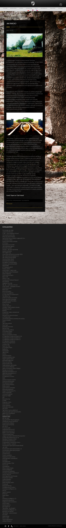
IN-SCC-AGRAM (7, 333)
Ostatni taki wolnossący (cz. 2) (10, 437)
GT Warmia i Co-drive (8, 376)
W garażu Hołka (6, 402)
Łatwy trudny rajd (7, 363)
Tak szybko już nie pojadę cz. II (10, 256)
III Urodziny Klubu (7, 347)
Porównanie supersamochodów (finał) (12, 445)
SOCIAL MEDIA (23, 526)
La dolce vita (5, 344)
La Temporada (6, 317)
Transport (52, 8)
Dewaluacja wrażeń (7, 383)
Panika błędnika (6, 479)
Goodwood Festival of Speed (10, 280)
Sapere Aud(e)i (6, 492)
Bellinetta (5, 349)
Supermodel (5, 516)
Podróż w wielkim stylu (8, 357)
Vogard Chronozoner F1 (9, 391)
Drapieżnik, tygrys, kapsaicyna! (10, 312)
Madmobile (5, 350)
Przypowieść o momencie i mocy (11, 442)
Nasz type (5, 325)
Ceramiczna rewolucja (8, 471)
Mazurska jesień (6, 355)
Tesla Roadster (25, 200)
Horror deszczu (6, 305)
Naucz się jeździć (7, 392)
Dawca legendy (6, 273)
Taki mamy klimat (7, 323)
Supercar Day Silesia (8, 330)
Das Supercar (6, 506)
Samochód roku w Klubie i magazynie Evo (13, 238)
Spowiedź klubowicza (8, 500)
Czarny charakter (7, 455)
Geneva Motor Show (8, 259)
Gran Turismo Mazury (8, 384)
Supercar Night (6, 395)
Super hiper (5, 495)
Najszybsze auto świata (8, 456)
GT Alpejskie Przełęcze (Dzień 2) (11, 338)
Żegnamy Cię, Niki (7, 283)
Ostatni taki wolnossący (8, 440)
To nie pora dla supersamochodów (11, 411)
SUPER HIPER (6, 302)
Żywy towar (5, 304)
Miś (3, 397)
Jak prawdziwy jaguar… (8, 246)
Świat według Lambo (8, 482)
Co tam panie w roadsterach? (10, 294)
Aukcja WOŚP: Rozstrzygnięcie (10, 420)
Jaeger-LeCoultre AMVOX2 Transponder (13, 436)
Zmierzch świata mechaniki (9, 297)
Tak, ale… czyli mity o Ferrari (9, 285)
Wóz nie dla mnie (7, 375)
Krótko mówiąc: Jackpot (9, 444)
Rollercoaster (6, 386)
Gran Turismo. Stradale (8, 387)
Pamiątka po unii (6, 309)
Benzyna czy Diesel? (8, 511)
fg (12, 526)
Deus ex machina (7, 362)
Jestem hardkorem (7, 232)
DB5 (3, 378)
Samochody (13, 8)
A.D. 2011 (5, 426)
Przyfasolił (5, 484)
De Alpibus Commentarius (9, 262)
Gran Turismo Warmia (8, 366)
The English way (6, 252)
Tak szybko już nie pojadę (9, 257)
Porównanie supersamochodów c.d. (12, 448)
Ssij (3, 497)
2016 (3, 321)
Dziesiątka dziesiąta (7, 407)
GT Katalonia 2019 (7, 267)
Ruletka (4, 310)
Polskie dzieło (6, 268)
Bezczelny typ (6, 399)
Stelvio (4, 354)
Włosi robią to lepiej (7, 468)
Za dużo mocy (6, 453)
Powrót (10, 203)
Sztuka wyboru (6, 505)
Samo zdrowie (6, 452)
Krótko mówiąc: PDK (8, 463)
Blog (36, 8)
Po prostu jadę (6, 428)
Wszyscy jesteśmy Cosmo (9, 334)
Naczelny (5, 514)
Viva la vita (5, 464)
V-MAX (4, 400)
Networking (44, 8)
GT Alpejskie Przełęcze (8, 341)
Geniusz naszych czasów (9, 379)
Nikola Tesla (9, 200)
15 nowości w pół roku (8, 235)
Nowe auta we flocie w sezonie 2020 (12, 254)
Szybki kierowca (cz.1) (8, 431)
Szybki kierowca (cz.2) (8, 429)
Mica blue (5, 408)
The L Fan (6, 296)
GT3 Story (5, 243)
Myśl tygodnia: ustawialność (9, 458)
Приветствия (6, 416)
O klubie (5, 8)
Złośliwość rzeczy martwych (10, 421)
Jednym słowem (7, 521)
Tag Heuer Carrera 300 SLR (10, 410)
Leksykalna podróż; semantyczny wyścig (13, 318)
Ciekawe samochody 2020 (9, 264)
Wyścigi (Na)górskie (7, 360)
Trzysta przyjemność (8, 434)
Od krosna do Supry (7, 275)
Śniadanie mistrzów (7, 326)
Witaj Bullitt (5, 265)
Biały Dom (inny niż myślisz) (6, 290)
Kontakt (60, 8)
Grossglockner (6, 461)
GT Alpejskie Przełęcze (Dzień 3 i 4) (12, 336)
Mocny (4, 490)
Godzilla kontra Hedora (8, 487)
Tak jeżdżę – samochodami (9, 513)
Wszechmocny (6, 481)
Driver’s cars (5, 278)
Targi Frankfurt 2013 (8, 358)
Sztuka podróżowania (8, 381)
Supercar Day (6, 346)
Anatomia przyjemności (8, 342)
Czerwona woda (6, 288)
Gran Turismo (6, 403)
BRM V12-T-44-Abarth (8, 413)
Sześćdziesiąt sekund (8, 260)
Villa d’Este (5, 352)
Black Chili (5, 276)
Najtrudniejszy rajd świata (9, 365)
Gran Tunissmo (6, 405)
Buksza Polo (5, 328)
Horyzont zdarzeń (7, 394)
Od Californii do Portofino (9, 301)
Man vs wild (5, 518)
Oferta (21, 8)
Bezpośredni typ (7, 485)
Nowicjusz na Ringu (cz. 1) (9, 509)
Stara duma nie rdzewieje (9, 299)
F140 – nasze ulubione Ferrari (10, 233)
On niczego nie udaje (8, 230)
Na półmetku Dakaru (8, 423)
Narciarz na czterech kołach (10, 315)
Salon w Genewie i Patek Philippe (11, 368)
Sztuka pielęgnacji (7, 469)
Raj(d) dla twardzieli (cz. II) (9, 371)
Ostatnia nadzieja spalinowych (10, 473)
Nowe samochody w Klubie (9, 241)
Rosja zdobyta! (6, 415)
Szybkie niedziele (7, 251)
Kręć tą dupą (5, 503)
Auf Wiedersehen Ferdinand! (10, 272)
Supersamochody (17, 200)
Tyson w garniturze (7, 519)
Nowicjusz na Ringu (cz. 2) (9, 498)
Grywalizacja (5, 466)
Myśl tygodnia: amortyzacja (9, 476)
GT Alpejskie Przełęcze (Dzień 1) (11, 339)
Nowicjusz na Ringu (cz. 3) (9, 489)
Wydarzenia (29, 8)
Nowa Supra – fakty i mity (9, 270)
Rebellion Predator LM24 (9, 439)
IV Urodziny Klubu (7, 331)
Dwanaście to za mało (8, 244)
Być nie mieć (5, 418)
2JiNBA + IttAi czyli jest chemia (10, 307)
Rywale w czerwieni (7, 370)
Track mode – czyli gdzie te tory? (11, 286)
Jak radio (4, 447)
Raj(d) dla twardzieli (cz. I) (9, 373)
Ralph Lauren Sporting (8, 432)
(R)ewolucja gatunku (7, 389)
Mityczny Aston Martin (8, 236)
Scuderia (4, 460)
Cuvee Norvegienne (7, 293)
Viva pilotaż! (5, 281)
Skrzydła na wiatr (7, 248)
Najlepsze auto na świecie (9, 501)
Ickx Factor (5, 313)
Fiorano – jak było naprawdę (10, 249)
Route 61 (4, 493)
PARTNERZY (16, 526)
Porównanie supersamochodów (11, 450)
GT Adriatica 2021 (7, 240)
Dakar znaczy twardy (8, 424)
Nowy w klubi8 (6, 320)
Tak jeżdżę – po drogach (8, 508)
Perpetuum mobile (7, 477)
